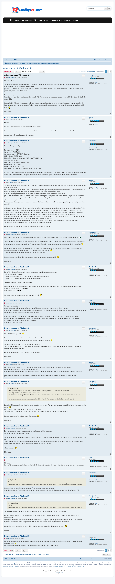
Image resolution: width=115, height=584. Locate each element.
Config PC (62, 566)
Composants (56, 20)
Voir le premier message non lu (87, 71)
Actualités (55, 566)
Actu (17, 20)
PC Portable (43, 20)
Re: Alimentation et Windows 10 (16, 117)
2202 (96, 124)
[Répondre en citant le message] (83, 75)
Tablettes (79, 566)
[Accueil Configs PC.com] (11, 20)
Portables (68, 566)
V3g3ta (91, 117)
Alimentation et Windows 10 (17, 68)
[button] (111, 71)
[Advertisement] (57, 40)
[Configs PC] (24, 10)
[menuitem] (16, 59)
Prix (84, 566)
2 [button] (108, 71)
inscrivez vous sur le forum (10, 566)
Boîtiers (74, 566)
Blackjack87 (92, 75)
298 (96, 82)
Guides (67, 20)
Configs (28, 20)
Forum (75, 20)
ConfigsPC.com (15, 563)
